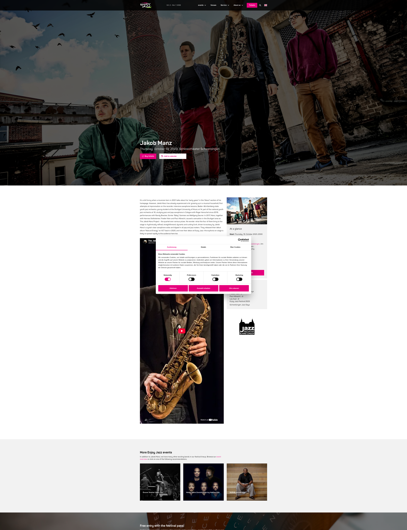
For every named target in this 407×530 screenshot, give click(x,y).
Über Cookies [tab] (235, 247)
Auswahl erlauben (203, 288)
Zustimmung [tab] (171, 247)
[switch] (192, 279)
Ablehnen (173, 288)
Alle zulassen (234, 288)
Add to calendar (170, 156)
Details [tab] (203, 247)
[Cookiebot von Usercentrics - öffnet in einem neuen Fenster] (239, 240)
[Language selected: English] (265, 5)
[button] (260, 5)
